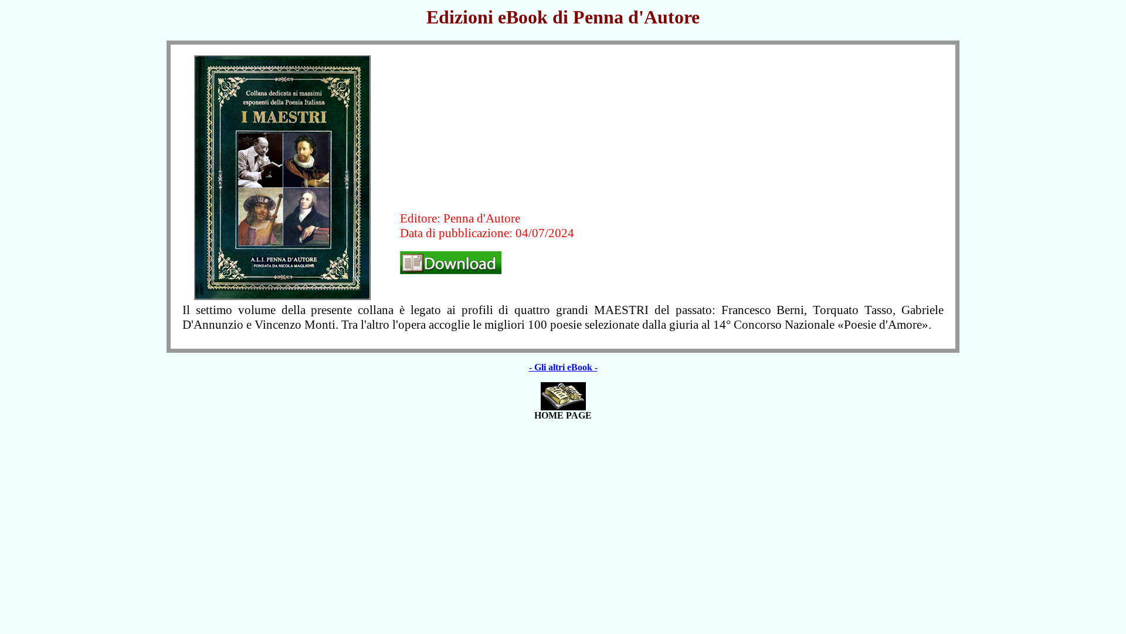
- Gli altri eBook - (563, 367)
